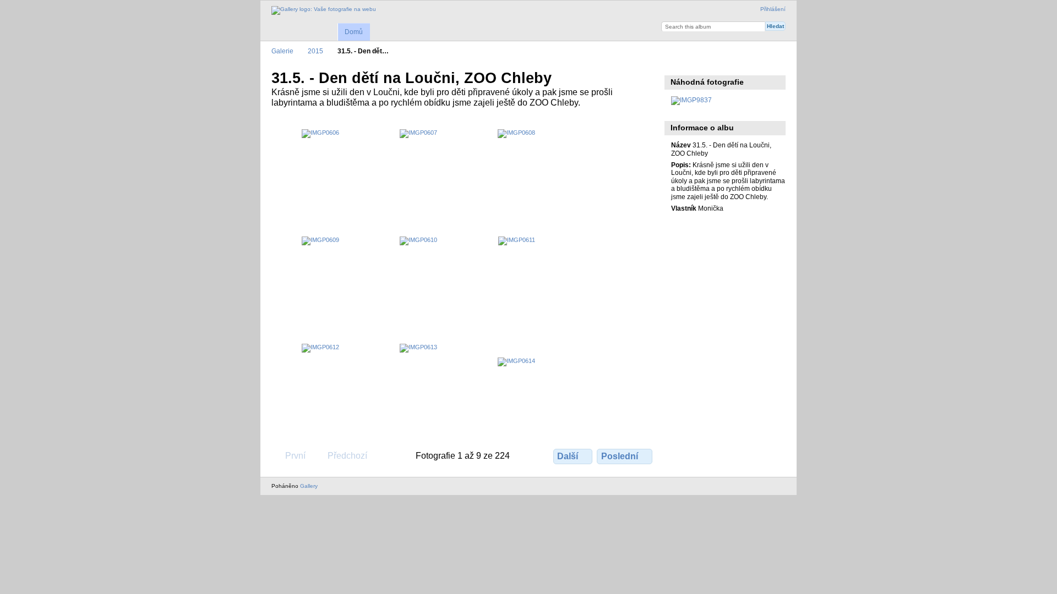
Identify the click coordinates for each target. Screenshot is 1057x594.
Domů (354, 32)
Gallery (309, 486)
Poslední (619, 456)
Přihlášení (773, 9)
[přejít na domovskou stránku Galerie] (323, 10)
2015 (315, 50)
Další (567, 456)
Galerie (282, 50)
